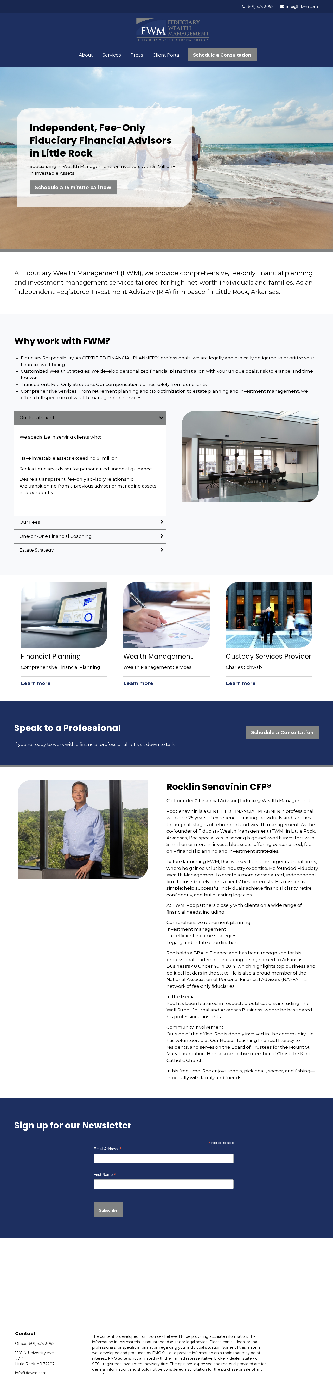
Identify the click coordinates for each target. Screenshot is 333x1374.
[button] (85, 55)
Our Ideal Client (37, 417)
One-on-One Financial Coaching (56, 536)
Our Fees (30, 522)
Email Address (108, 1149)
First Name (105, 1174)
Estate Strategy (37, 550)
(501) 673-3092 (260, 6)
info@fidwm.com (302, 6)
